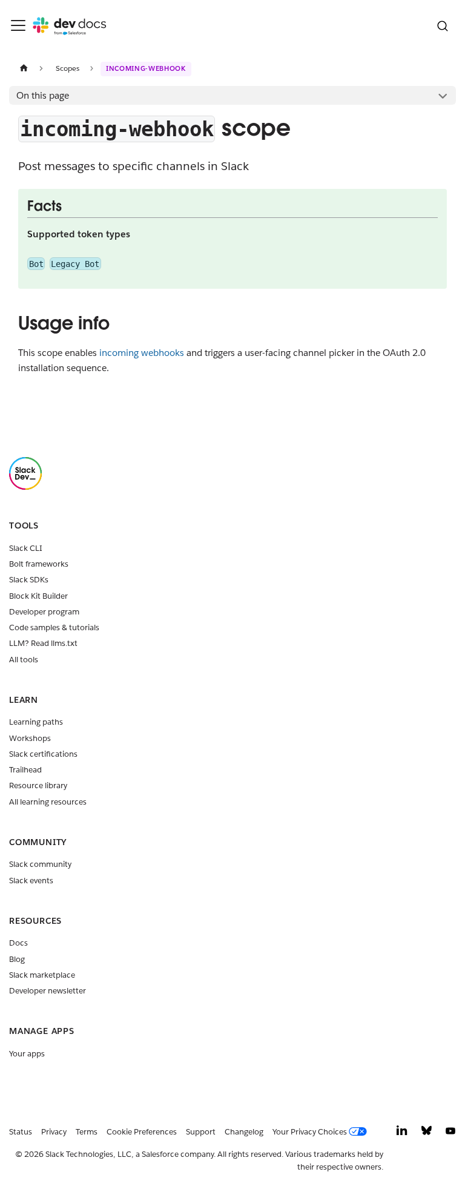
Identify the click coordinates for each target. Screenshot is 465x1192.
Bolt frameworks (38, 564)
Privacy (54, 1132)
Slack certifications (43, 754)
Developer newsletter (47, 991)
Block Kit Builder (38, 596)
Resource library (38, 785)
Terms (86, 1132)
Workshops (30, 738)
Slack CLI (25, 548)
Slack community (40, 864)
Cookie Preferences (142, 1132)
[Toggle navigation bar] (18, 25)
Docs (18, 943)
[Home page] (24, 68)
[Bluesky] (426, 1133)
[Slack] (25, 487)
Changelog (244, 1132)
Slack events (31, 880)
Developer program (44, 612)
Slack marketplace (42, 975)
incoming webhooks (141, 352)
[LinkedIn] (402, 1133)
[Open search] (442, 25)
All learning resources (48, 802)
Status (20, 1132)
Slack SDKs (28, 580)
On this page (42, 95)
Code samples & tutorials (54, 627)
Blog (17, 959)
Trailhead (25, 770)
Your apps (27, 1054)
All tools (23, 659)
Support (201, 1132)
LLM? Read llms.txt (43, 643)
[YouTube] (450, 1133)
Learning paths (36, 722)
